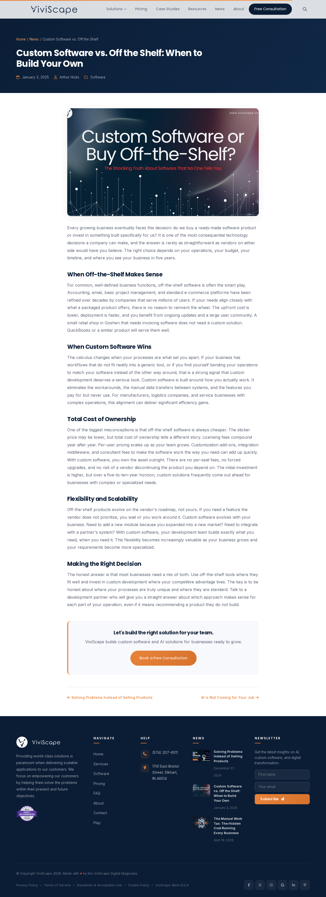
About (238, 8)
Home (21, 39)
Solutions (114, 8)
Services (100, 764)
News (220, 8)
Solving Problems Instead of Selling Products (112, 697)
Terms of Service (57, 885)
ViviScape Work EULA (172, 885)
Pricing (141, 8)
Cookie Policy (138, 885)
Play (97, 823)
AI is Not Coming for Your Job (228, 697)
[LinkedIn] (293, 885)
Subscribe (269, 799)
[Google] (282, 885)
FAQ (96, 793)
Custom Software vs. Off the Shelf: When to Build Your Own (228, 793)
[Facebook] (249, 885)
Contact (100, 813)
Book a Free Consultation (164, 658)
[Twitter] (260, 885)
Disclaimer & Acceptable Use (99, 885)
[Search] (305, 9)
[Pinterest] (305, 885)
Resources (197, 8)
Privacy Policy (27, 885)
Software (101, 773)
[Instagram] (271, 885)
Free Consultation (270, 8)
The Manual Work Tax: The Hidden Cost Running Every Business (228, 826)
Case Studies (168, 8)
